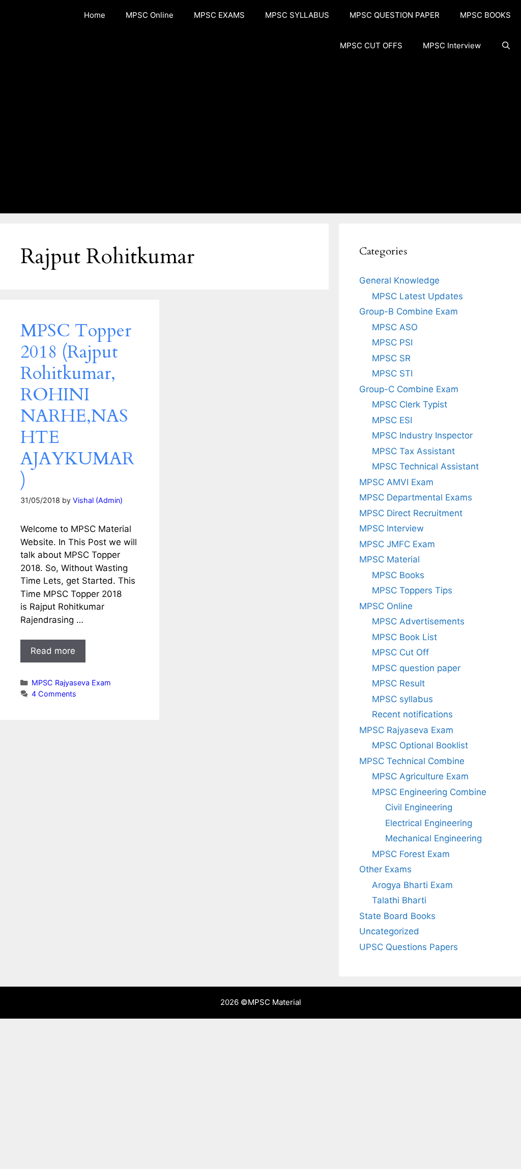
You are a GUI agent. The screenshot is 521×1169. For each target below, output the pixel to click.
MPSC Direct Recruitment (410, 513)
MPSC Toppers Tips (412, 590)
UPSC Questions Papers (408, 947)
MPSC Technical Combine (412, 761)
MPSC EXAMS (219, 15)
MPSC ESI (392, 420)
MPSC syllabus (402, 699)
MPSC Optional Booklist (420, 745)
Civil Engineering (418, 807)
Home (94, 15)
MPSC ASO (395, 327)
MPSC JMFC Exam (397, 544)
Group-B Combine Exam (408, 311)
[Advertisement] (260, 137)
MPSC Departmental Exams (415, 497)
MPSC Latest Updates (417, 296)
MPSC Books (398, 575)
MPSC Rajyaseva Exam (71, 682)
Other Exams (385, 869)
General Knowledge (399, 280)
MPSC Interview (452, 45)
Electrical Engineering (428, 823)
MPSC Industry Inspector (422, 435)
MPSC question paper (416, 668)
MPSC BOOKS (485, 15)
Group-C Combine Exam (408, 389)
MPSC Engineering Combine (429, 792)
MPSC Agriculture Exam (420, 776)
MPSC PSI (392, 342)
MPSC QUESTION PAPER (395, 15)
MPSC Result (398, 683)
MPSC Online (149, 15)
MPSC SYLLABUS (297, 15)
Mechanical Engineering (433, 838)
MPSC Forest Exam (411, 854)
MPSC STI (392, 373)
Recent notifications (412, 714)
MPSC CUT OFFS (371, 45)
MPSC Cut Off (400, 652)
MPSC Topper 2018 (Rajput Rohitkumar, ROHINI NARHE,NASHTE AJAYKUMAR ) (77, 405)
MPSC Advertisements (418, 621)
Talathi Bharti (399, 900)
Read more (53, 651)
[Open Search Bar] (506, 45)
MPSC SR (391, 358)
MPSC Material (389, 559)
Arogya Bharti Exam (412, 885)
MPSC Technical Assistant (425, 466)
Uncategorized (389, 931)
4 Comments (54, 693)
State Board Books (397, 916)
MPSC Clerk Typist (409, 404)
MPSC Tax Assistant (413, 451)
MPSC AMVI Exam (396, 482)
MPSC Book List (404, 637)
